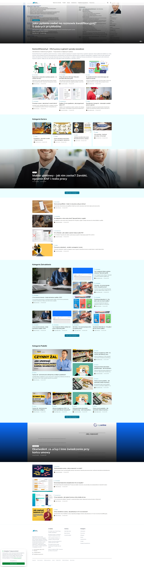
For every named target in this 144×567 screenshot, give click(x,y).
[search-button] (107, 2)
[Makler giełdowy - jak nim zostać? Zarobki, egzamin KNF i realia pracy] (72, 168)
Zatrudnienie (73, 2)
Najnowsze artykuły (57, 2)
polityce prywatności (17, 558)
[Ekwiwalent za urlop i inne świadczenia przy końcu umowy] (72, 442)
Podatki (64, 2)
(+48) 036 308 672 (37, 552)
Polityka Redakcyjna (65, 560)
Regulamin (34, 560)
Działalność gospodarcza (83, 2)
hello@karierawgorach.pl (38, 554)
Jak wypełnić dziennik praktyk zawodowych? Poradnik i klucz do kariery (54, 546)
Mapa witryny (72, 560)
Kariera (68, 2)
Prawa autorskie (40, 560)
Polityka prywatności (47, 560)
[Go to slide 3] (141, 41)
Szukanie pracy (63, 101)
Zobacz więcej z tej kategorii (71, 192)
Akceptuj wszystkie (13, 563)
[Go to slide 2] (140, 41)
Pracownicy (91, 2)
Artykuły (50, 528)
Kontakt (53, 560)
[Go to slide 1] (139, 41)
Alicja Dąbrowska (67, 531)
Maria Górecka (35, 33)
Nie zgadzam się (13, 560)
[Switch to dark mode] (111, 3)
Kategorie (82, 528)
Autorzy (66, 528)
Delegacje (82, 535)
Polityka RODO (58, 560)
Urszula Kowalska (35, 181)
